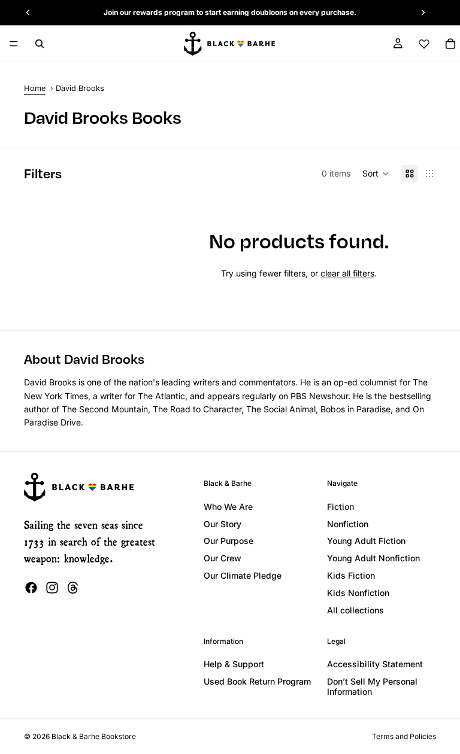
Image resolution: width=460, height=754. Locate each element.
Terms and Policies (404, 736)
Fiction (340, 506)
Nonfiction (347, 524)
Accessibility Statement (375, 664)
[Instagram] (52, 587)
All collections (355, 610)
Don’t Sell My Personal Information (372, 686)
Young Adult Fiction (366, 541)
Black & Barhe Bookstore (94, 736)
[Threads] (73, 587)
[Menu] (14, 43)
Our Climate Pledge (243, 575)
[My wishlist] (424, 44)
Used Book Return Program (257, 681)
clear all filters (347, 273)
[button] (375, 173)
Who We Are (228, 506)
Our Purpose (228, 541)
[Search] (39, 44)
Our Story (222, 524)
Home (35, 88)
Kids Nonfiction (358, 593)
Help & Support (234, 664)
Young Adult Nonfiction (373, 558)
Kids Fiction (351, 575)
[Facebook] (31, 587)
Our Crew (222, 558)
